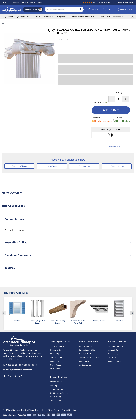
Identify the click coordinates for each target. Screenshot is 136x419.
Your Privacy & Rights (59, 389)
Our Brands (84, 361)
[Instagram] (15, 376)
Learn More (38, 2)
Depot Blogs (113, 354)
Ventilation (119, 321)
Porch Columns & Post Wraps (109, 17)
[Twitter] (9, 376)
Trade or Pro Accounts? (89, 357)
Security (53, 385)
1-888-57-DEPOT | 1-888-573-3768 (21, 365)
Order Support (56, 365)
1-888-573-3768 (116, 166)
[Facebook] (4, 376)
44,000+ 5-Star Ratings (102, 2)
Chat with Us (84, 166)
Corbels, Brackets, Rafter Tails (82, 17)
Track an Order (56, 357)
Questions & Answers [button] (17, 255)
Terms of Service (69, 410)
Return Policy (55, 397)
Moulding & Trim (98, 321)
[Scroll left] (128, 16)
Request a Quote (19, 166)
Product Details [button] (14, 219)
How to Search (85, 346)
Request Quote (114, 146)
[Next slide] (132, 313)
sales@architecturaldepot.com (19, 370)
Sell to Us (112, 357)
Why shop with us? (116, 346)
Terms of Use (55, 400)
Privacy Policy (55, 382)
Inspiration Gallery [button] (16, 242)
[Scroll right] (132, 16)
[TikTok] (20, 376)
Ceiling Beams (61, 17)
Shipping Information (59, 393)
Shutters (47, 17)
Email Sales (52, 166)
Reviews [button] (9, 268)
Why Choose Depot (125, 2)
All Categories (85, 365)
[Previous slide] (4, 313)
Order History (56, 361)
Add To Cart (111, 110)
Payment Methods (86, 354)
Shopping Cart (56, 350)
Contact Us (113, 350)
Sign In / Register (57, 346)
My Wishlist (55, 354)
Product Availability (87, 350)
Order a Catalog (114, 361)
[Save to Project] (53, 30)
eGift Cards (55, 369)
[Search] (80, 9)
